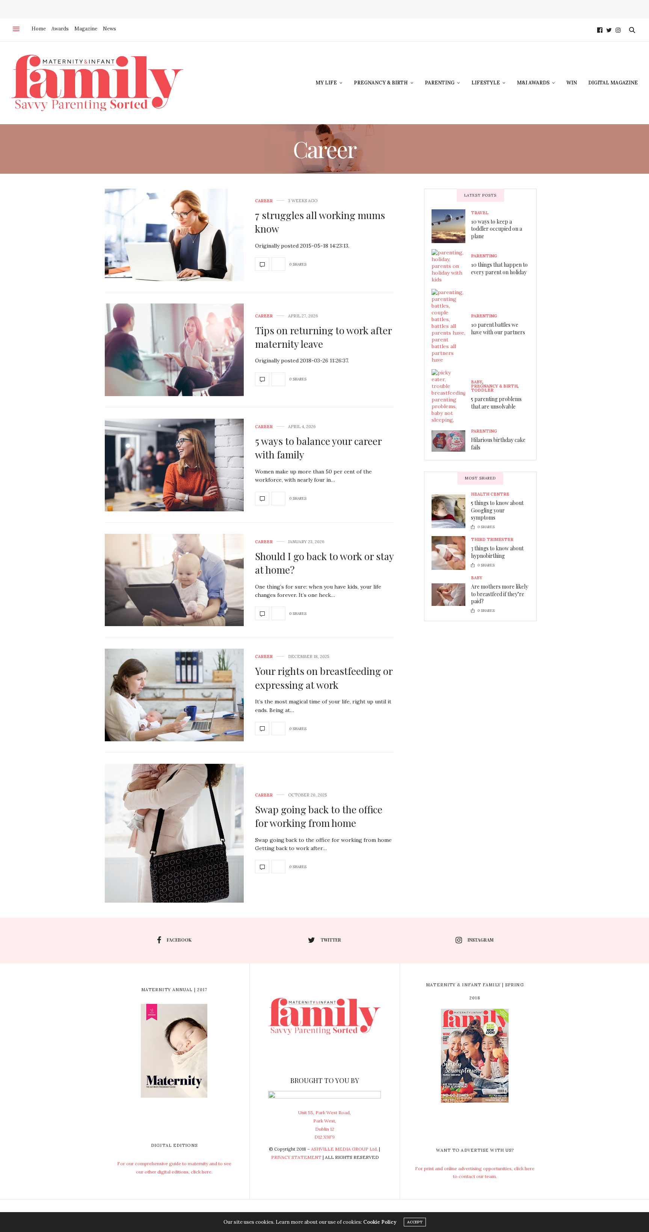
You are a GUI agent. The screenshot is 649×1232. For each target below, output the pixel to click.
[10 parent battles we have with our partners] (451, 326)
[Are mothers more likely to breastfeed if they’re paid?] (451, 594)
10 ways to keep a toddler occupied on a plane (496, 229)
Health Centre (490, 494)
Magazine (85, 29)
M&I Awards (533, 83)
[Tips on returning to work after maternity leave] (174, 349)
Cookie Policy (379, 1222)
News (109, 29)
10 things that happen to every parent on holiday (499, 268)
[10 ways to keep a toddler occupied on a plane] (451, 226)
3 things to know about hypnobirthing (497, 552)
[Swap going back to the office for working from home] (174, 833)
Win (571, 83)
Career (264, 201)
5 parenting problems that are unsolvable (496, 402)
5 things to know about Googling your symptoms (497, 510)
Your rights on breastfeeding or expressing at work (323, 677)
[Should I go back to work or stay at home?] (174, 580)
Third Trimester (492, 540)
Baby (476, 382)
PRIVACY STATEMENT (296, 1157)
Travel (480, 213)
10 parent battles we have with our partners (498, 328)
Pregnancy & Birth (381, 83)
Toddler (482, 390)
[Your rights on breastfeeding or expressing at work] (174, 695)
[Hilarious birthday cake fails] (451, 441)
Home (39, 29)
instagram (481, 940)
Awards (60, 29)
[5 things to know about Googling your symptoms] (451, 511)
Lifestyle (485, 83)
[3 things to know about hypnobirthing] (451, 553)
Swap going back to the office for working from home (318, 816)
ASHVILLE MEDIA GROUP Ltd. (344, 1149)
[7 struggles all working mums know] (174, 235)
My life (326, 83)
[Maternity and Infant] (97, 83)
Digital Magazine (613, 83)
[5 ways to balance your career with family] (174, 465)
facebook (179, 940)
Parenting (439, 83)
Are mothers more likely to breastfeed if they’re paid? (499, 594)
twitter (331, 940)
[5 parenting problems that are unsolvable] (451, 396)
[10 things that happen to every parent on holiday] (451, 266)
